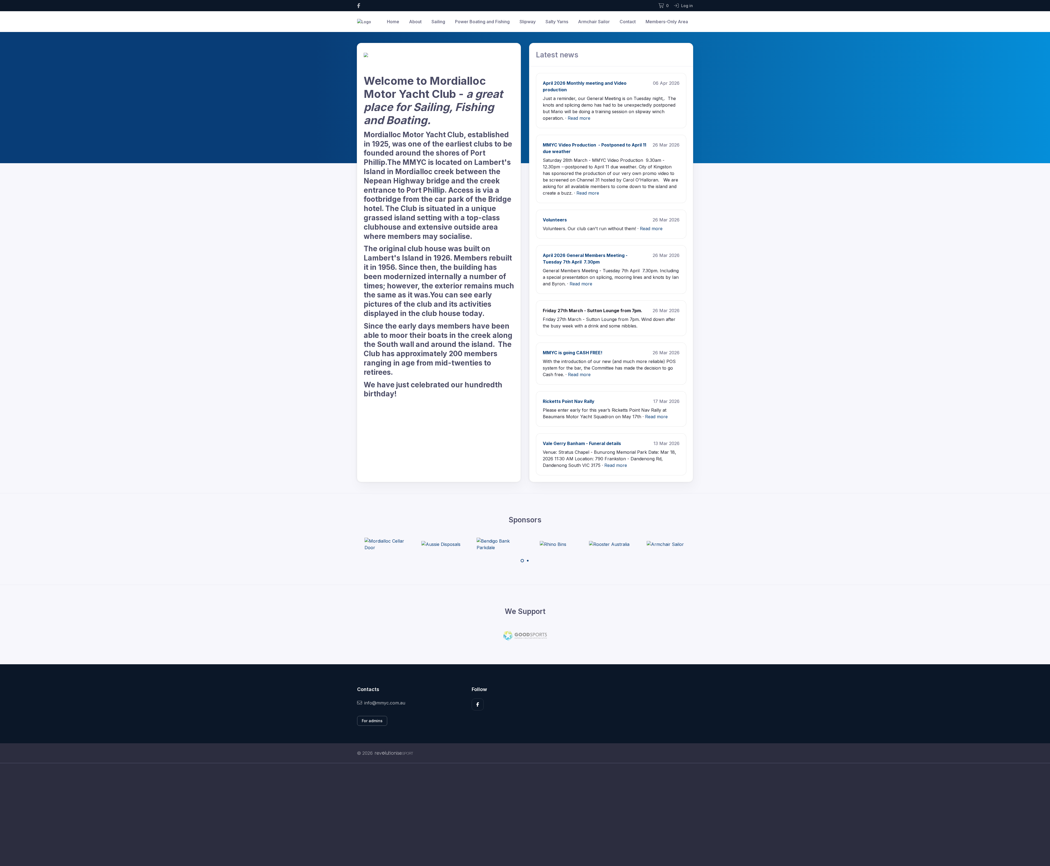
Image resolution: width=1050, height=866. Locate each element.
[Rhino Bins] (497, 544)
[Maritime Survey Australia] (665, 544)
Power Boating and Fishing (482, 21)
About (415, 21)
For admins (372, 720)
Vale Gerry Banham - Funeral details (582, 443)
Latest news (557, 55)
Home (393, 21)
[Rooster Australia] (553, 544)
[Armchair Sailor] (609, 544)
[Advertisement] (521, 814)
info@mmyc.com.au (384, 703)
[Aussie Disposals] (384, 544)
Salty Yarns (557, 21)
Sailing (438, 21)
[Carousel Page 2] (527, 560)
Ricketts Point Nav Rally (568, 401)
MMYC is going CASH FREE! (572, 352)
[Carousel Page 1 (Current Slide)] (522, 560)
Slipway (528, 21)
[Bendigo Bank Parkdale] (441, 544)
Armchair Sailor (594, 21)
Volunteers (555, 220)
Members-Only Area (667, 21)
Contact (628, 21)
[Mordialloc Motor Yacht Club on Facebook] (358, 5)
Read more (579, 118)
